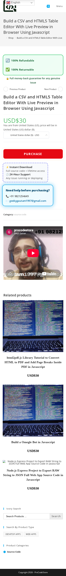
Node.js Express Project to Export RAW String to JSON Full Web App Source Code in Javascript (33, 475)
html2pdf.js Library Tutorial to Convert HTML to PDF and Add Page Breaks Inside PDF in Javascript (33, 362)
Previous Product (18, 89)
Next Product (50, 89)
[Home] (4, 37)
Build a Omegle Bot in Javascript (33, 442)
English (15, 2)
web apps (31, 534)
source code (20, 214)
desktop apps (13, 534)
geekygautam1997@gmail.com (28, 200)
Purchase (33, 154)
